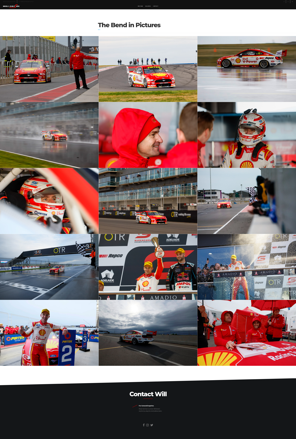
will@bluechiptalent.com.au (27, 1)
